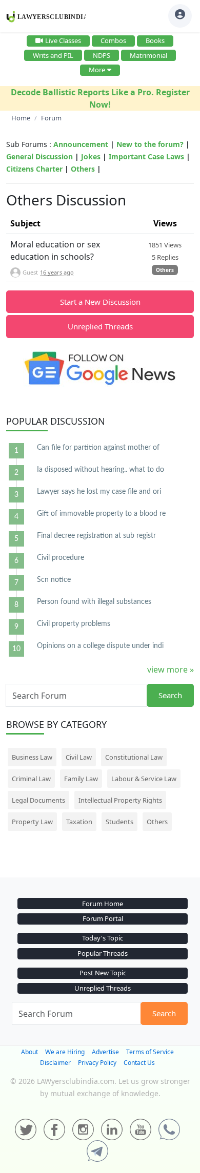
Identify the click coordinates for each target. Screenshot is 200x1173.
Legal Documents (38, 800)
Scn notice (54, 579)
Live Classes (63, 40)
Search (170, 695)
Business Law (32, 757)
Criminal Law (31, 778)
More (97, 69)
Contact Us (139, 1062)
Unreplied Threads (100, 326)
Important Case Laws (146, 156)
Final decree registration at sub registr (96, 535)
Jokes (91, 156)
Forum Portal (103, 918)
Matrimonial (148, 55)
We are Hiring (65, 1052)
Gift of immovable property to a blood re (101, 513)
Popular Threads (102, 953)
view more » (170, 669)
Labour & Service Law (143, 778)
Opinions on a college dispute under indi (100, 646)
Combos (113, 40)
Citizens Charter (34, 169)
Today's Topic (102, 937)
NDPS (101, 55)
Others (83, 169)
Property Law (32, 821)
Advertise (105, 1052)
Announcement (80, 144)
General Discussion (39, 156)
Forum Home (102, 903)
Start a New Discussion (100, 302)
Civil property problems (73, 623)
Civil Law (79, 757)
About (29, 1052)
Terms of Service (150, 1052)
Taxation (79, 821)
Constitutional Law (134, 757)
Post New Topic (102, 972)
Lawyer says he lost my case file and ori (99, 491)
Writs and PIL (53, 55)
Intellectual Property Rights (120, 800)
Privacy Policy (97, 1062)
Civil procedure (60, 557)
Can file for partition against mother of (98, 447)
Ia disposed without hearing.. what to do (100, 469)
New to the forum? (150, 144)
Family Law (81, 778)
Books (155, 40)
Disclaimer (55, 1062)
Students (119, 821)
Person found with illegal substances (94, 601)
